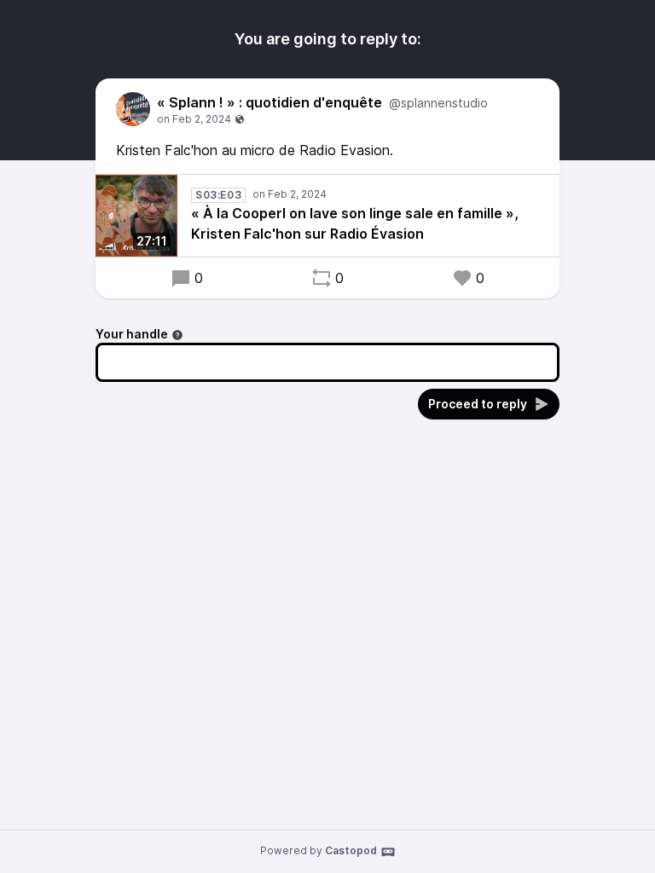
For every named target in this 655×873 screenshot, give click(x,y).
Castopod (351, 850)
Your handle (132, 334)
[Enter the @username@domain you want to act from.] (177, 335)
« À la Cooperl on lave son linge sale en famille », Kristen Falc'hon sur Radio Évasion (355, 223)
